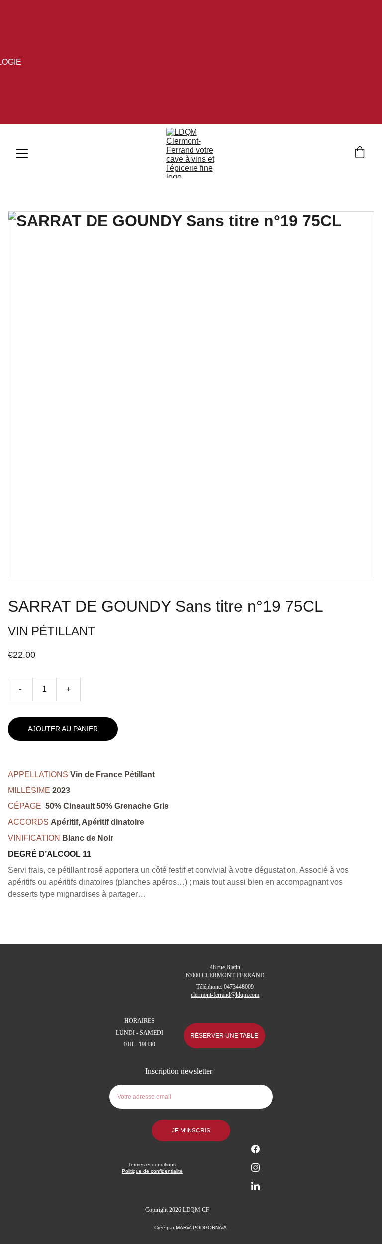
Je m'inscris (191, 1130)
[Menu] (22, 153)
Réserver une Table (224, 1035)
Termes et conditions (152, 1164)
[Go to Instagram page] (255, 1172)
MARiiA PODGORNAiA (201, 1227)
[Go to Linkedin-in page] (255, 1186)
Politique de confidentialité (152, 1171)
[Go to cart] (359, 153)
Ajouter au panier (63, 729)
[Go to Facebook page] (255, 1154)
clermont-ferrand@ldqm (219, 994)
